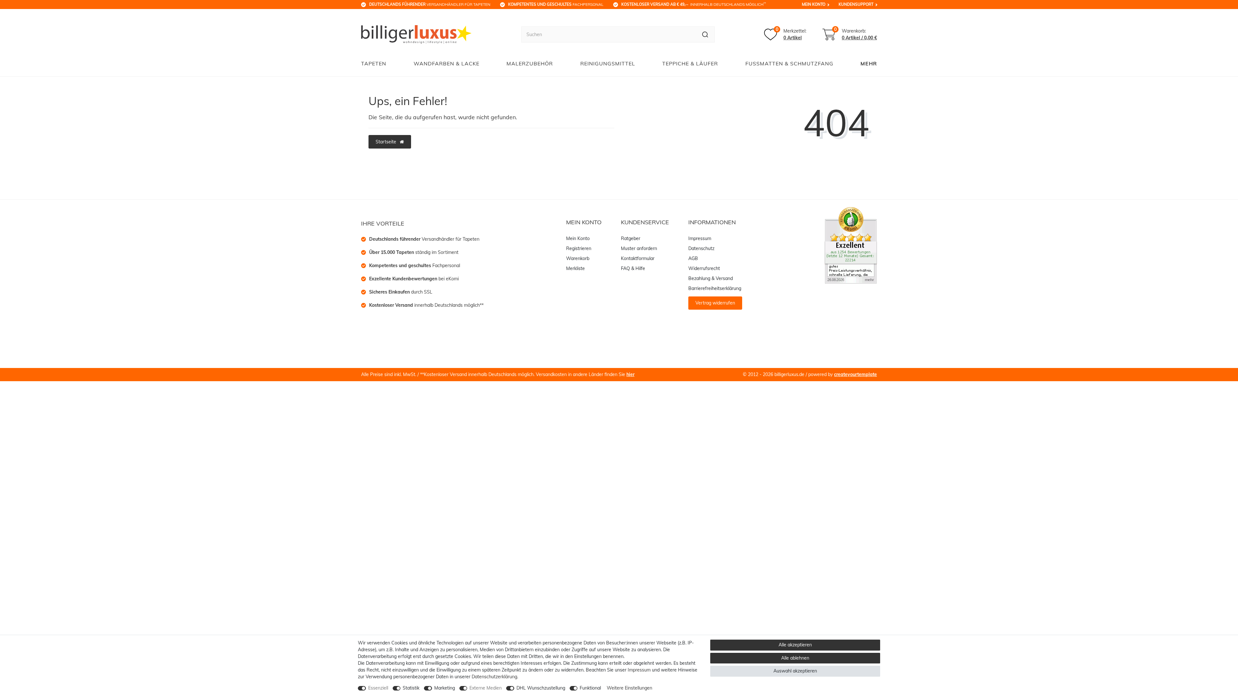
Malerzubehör (529, 63)
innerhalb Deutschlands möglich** (426, 305)
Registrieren (578, 248)
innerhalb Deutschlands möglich (693, 4)
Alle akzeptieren (795, 645)
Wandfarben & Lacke (446, 63)
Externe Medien (485, 688)
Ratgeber (630, 238)
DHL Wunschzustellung (540, 688)
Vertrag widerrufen (715, 303)
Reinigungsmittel (607, 63)
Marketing (444, 688)
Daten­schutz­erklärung (494, 677)
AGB (693, 258)
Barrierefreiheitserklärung (714, 288)
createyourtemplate (855, 374)
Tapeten (373, 63)
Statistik (411, 688)
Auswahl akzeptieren (795, 671)
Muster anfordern (639, 248)
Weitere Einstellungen (629, 688)
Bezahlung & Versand (710, 278)
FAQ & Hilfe (633, 268)
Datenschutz (701, 248)
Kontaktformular (637, 258)
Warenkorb (577, 258)
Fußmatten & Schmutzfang (789, 63)
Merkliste (575, 268)
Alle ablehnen (795, 658)
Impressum (699, 238)
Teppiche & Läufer (690, 63)
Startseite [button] (387, 142)
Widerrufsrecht (704, 268)
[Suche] (705, 34)
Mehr (868, 63)
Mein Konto (813, 4)
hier (630, 374)
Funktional (590, 688)
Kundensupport (856, 4)
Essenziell (378, 688)
